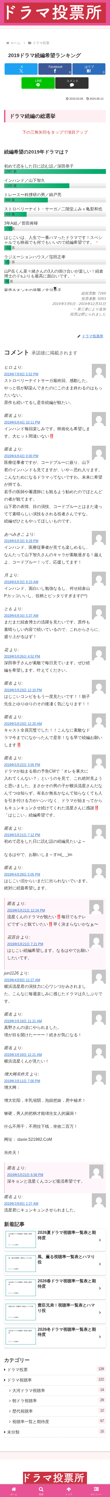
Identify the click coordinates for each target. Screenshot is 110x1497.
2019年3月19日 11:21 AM (23, 1021)
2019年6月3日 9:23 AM (21, 582)
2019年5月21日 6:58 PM (25, 1175)
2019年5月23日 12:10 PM (23, 690)
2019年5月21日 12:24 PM (26, 910)
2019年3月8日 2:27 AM (21, 1204)
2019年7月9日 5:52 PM (21, 374)
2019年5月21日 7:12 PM (22, 835)
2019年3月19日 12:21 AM (23, 1055)
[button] (99, 987)
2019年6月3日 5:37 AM (21, 616)
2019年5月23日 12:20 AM (23, 724)
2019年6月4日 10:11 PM (22, 422)
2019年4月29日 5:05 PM (22, 874)
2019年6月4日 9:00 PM (21, 456)
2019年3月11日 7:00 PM (22, 1081)
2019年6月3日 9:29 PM (21, 541)
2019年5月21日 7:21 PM (25, 944)
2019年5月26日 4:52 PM (22, 656)
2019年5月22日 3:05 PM (22, 765)
